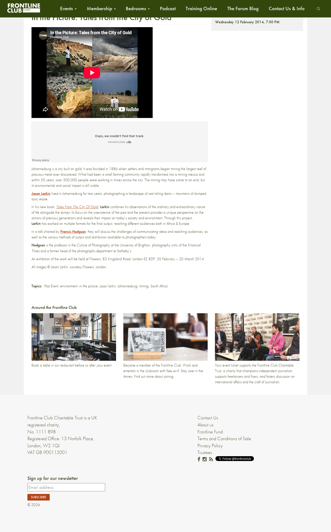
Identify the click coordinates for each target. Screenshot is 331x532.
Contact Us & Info (287, 8)
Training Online (201, 8)
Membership (100, 8)
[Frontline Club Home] (23, 8)
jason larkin (108, 286)
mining (143, 286)
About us (205, 425)
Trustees (204, 452)
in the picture (88, 286)
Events (67, 8)
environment (68, 286)
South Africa (158, 286)
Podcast (168, 8)
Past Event (51, 286)
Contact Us (207, 418)
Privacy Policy (210, 445)
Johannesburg (127, 286)
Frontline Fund (210, 432)
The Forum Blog (243, 8)
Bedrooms (136, 8)
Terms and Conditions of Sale (224, 438)
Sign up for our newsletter (52, 478)
